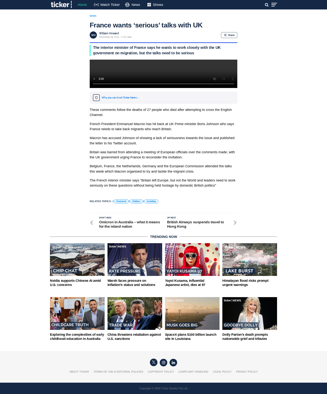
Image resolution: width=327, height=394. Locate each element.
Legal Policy (222, 371)
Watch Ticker (110, 5)
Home (82, 5)
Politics (136, 201)
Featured (121, 201)
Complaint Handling (193, 371)
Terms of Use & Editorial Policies (118, 371)
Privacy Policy (247, 371)
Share (231, 35)
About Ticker (79, 371)
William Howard (109, 33)
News (136, 5)
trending (151, 201)
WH (93, 35)
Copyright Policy (161, 371)
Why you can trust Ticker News (120, 97)
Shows (158, 5)
